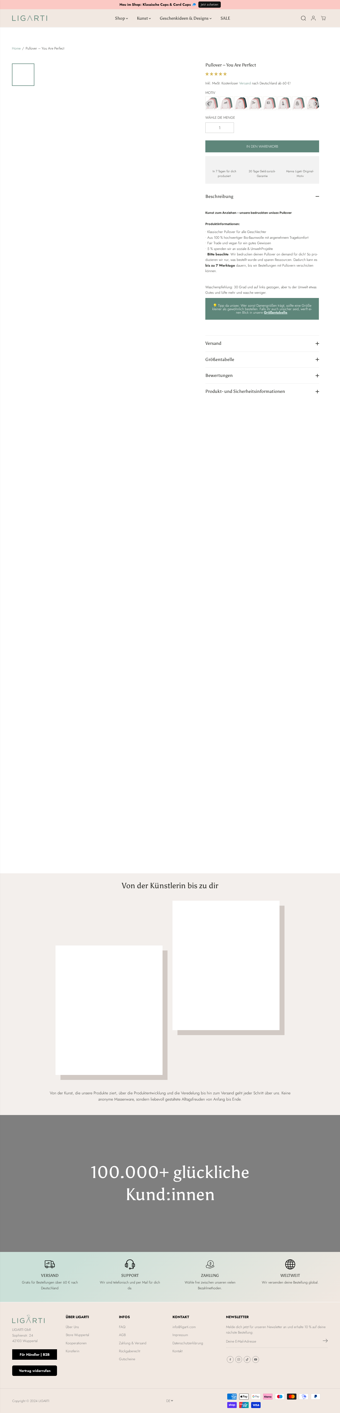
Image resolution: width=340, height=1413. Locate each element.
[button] (216, 73)
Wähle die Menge (220, 117)
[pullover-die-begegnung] (255, 104)
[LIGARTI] (29, 18)
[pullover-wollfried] (298, 104)
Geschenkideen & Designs (185, 18)
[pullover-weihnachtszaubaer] (284, 104)
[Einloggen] (313, 18)
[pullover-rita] (226, 104)
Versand (245, 83)
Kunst (143, 18)
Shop (120, 18)
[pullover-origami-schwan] (241, 104)
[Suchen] (303, 18)
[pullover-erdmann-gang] (270, 104)
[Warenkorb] (323, 18)
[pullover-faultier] (212, 104)
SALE (225, 18)
